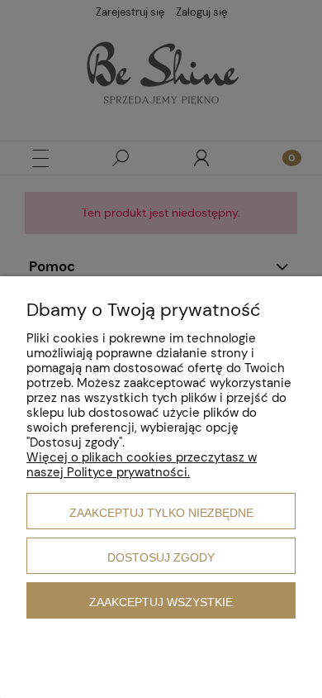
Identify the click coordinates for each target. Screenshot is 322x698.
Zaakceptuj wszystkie (161, 602)
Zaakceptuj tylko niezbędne (161, 512)
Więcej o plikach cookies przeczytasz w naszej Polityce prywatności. (141, 464)
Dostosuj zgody (161, 557)
